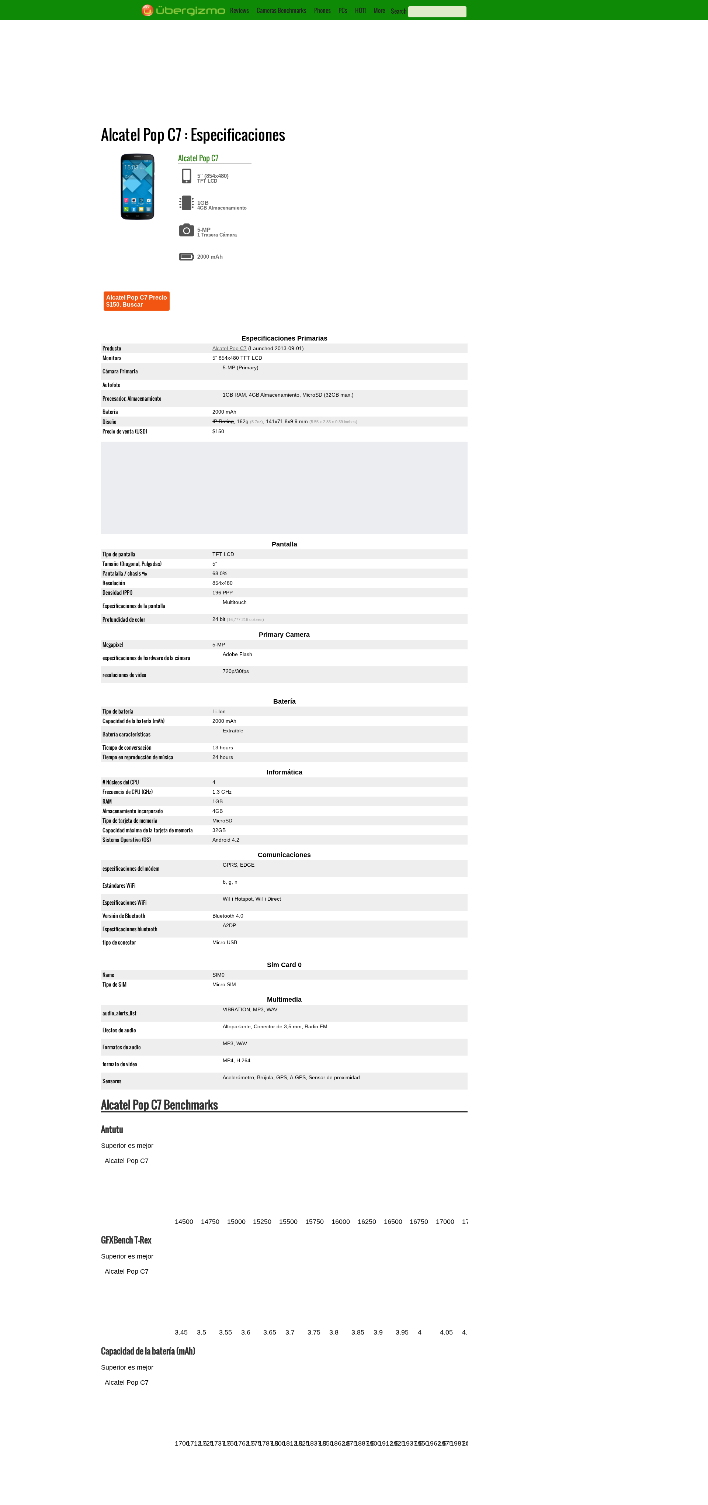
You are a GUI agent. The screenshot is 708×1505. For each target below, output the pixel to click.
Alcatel (188, 157)
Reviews (239, 10)
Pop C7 (208, 157)
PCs (343, 10)
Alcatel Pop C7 (229, 348)
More (379, 10)
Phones (322, 10)
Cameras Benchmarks (281, 10)
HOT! (360, 10)
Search (399, 11)
